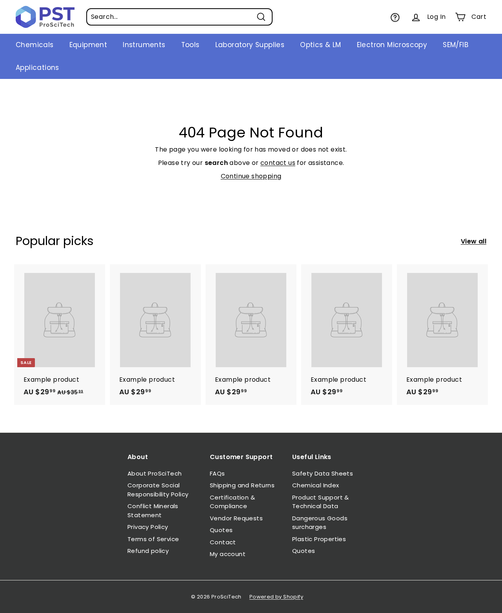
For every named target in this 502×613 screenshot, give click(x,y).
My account (228, 554)
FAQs (217, 473)
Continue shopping (251, 176)
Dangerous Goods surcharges (319, 522)
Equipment (88, 44)
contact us (277, 162)
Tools (190, 44)
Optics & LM (320, 44)
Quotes (221, 530)
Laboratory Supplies (250, 44)
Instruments (144, 44)
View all (473, 241)
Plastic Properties (319, 539)
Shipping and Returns (242, 485)
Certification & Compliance (232, 502)
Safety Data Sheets (322, 473)
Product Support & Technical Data (320, 502)
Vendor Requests (236, 518)
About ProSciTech (154, 473)
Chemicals (35, 44)
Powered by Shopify (276, 596)
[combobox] (179, 17)
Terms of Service (153, 539)
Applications (37, 67)
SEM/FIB (455, 44)
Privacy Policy (147, 527)
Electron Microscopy (392, 44)
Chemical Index (315, 485)
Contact (223, 542)
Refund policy (148, 551)
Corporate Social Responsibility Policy (157, 489)
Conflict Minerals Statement (152, 510)
